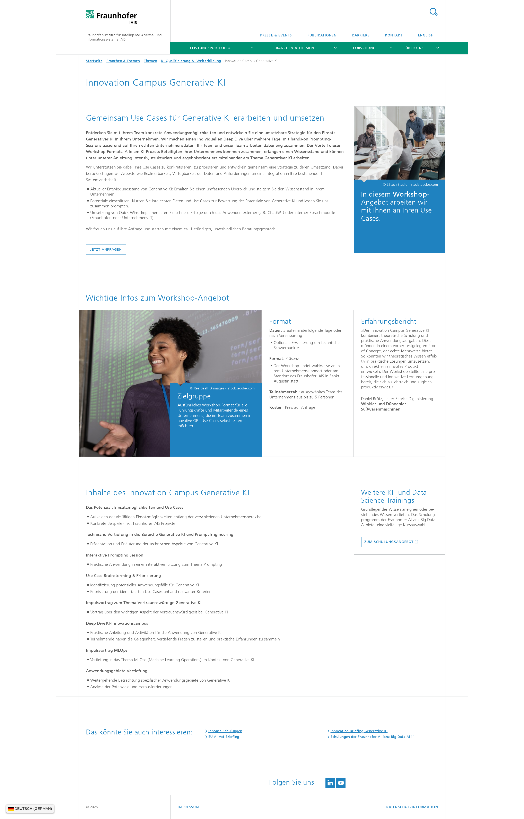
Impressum (188, 807)
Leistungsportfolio (210, 48)
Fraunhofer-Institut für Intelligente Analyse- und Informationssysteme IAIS (124, 37)
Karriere (360, 35)
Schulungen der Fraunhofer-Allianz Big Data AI (370, 737)
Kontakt (394, 35)
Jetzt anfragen (106, 249)
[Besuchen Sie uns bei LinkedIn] (330, 783)
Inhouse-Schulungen (225, 731)
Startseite (94, 61)
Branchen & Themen (293, 48)
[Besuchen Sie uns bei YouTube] (341, 783)
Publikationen (322, 35)
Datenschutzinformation (412, 807)
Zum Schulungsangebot (389, 542)
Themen (150, 61)
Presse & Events (276, 35)
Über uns (414, 48)
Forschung (364, 48)
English (426, 35)
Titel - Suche (433, 12)
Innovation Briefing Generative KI (359, 731)
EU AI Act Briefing (223, 737)
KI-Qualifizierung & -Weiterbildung (191, 61)
